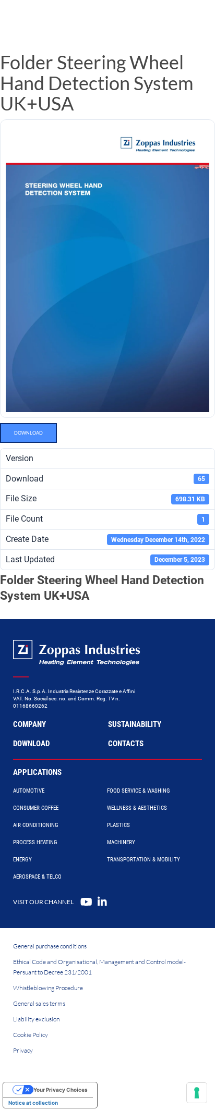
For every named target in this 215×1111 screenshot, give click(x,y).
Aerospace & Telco (37, 876)
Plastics (118, 825)
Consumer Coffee (35, 808)
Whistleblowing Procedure (48, 988)
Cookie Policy (30, 1035)
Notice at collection (33, 1103)
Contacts (126, 743)
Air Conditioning (35, 825)
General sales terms (39, 1003)
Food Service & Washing (138, 790)
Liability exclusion (36, 1019)
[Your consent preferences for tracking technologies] (197, 1093)
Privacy (23, 1050)
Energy (22, 859)
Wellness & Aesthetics (137, 808)
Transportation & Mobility (143, 859)
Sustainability (134, 724)
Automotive (28, 790)
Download (28, 433)
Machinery (121, 842)
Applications (37, 772)
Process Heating (35, 842)
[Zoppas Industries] (55, 21)
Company (29, 724)
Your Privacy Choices (60, 1090)
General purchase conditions (50, 946)
